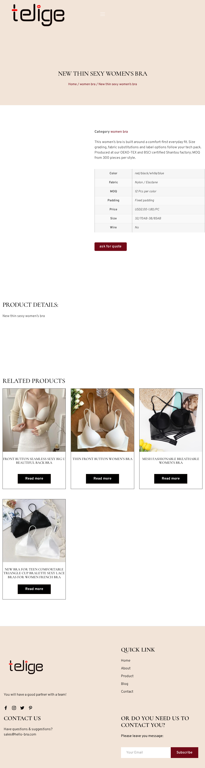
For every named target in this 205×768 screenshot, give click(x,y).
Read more (34, 479)
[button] (71, 139)
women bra (88, 84)
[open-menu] (103, 15)
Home (72, 84)
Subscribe (184, 752)
